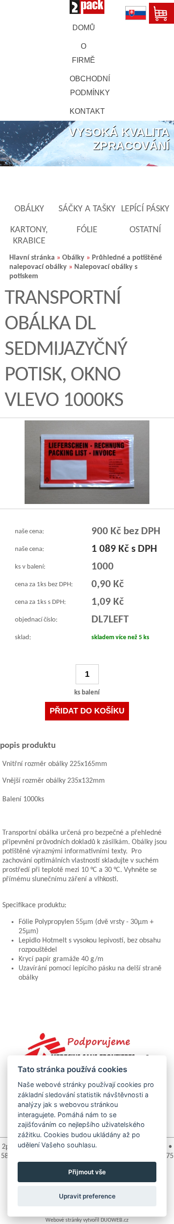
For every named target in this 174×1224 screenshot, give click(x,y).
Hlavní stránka (32, 258)
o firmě (83, 53)
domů (83, 28)
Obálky (73, 258)
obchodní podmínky (90, 86)
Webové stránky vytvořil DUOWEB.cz (87, 1220)
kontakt (87, 111)
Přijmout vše (87, 1172)
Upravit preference (87, 1196)
